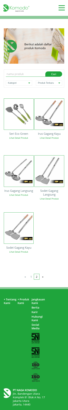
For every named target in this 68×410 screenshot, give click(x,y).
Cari (53, 74)
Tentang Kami (10, 301)
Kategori (12, 83)
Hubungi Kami (37, 318)
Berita (35, 307)
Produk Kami (23, 301)
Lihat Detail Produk (18, 137)
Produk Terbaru (46, 83)
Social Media (35, 326)
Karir (35, 312)
